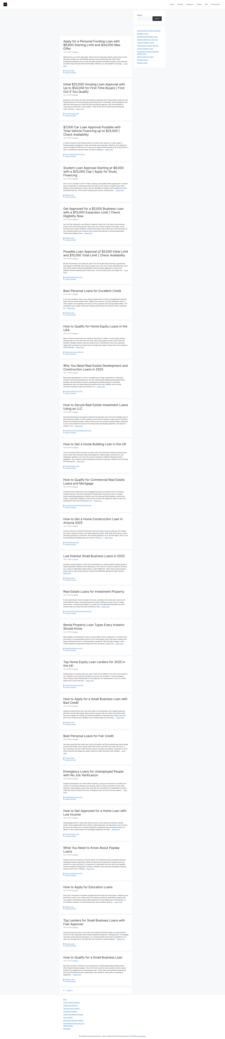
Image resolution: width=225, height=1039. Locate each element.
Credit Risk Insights (70, 1011)
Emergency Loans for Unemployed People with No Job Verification (93, 773)
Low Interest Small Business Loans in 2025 (94, 556)
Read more (80, 109)
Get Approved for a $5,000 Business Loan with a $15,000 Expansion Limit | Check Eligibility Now (93, 212)
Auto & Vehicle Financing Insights (75, 154)
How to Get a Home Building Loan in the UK (94, 444)
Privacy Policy (215, 4)
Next (70, 990)
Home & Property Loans (72, 466)
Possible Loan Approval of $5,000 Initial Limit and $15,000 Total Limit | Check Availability (95, 253)
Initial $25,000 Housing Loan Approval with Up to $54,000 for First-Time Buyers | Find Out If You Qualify (94, 87)
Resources (190, 4)
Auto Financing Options (71, 1002)
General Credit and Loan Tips (73, 277)
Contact (199, 4)
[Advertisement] (96, 23)
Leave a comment (70, 72)
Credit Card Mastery (70, 1005)
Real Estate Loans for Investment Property (93, 591)
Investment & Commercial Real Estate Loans (78, 430)
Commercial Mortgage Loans (147, 37)
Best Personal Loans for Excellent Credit (92, 291)
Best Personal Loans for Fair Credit (88, 736)
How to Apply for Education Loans (88, 887)
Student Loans (69, 195)
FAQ (206, 4)
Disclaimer (67, 1029)
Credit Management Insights (73, 1014)
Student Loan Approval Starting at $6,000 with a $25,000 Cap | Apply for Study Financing (93, 171)
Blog (64, 999)
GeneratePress (141, 1036)
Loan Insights (68, 1017)
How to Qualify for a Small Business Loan (92, 957)
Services (180, 4)
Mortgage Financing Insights (73, 1020)
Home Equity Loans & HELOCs (74, 352)
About (172, 4)
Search (139, 15)
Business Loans (70, 238)
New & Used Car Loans (145, 57)
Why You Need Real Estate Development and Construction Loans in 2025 (95, 367)
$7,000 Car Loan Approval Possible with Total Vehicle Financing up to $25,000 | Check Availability (92, 130)
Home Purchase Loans (72, 113)
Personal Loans (69, 70)
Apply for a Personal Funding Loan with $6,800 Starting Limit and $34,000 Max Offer (91, 44)
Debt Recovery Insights (71, 1008)
